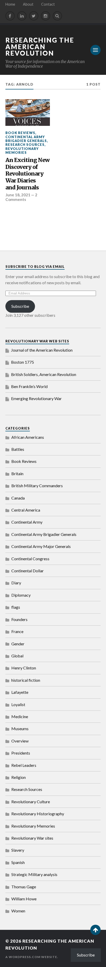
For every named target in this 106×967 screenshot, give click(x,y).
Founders (19, 619)
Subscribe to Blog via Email (35, 266)
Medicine (19, 716)
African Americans (27, 437)
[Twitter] (33, 16)
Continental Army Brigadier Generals (26, 139)
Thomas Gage (23, 886)
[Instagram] (45, 16)
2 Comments (21, 197)
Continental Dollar (27, 570)
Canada (18, 497)
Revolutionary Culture (30, 801)
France (17, 631)
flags (15, 607)
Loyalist (18, 704)
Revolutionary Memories (22, 151)
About (28, 4)
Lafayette (19, 692)
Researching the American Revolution (39, 46)
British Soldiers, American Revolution (43, 374)
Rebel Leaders (23, 765)
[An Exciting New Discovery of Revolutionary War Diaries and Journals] (27, 112)
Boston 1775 (22, 362)
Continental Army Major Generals (41, 546)
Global (17, 655)
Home (10, 4)
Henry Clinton (23, 667)
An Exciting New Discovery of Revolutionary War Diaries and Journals (27, 174)
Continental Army (26, 522)
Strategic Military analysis (34, 874)
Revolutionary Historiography (37, 813)
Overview (20, 740)
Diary (16, 582)
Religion (18, 777)
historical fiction (25, 680)
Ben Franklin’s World (29, 386)
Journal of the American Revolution (42, 350)
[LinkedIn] (21, 16)
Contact (48, 4)
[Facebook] (10, 16)
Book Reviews (20, 133)
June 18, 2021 (17, 194)
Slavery (17, 850)
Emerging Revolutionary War (36, 398)
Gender (17, 643)
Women (18, 910)
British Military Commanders (37, 485)
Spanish (18, 862)
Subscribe (20, 306)
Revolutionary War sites (32, 838)
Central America (25, 509)
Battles (17, 449)
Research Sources (25, 144)
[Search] (57, 16)
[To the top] (95, 930)
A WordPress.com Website (31, 957)
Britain (17, 473)
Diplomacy (21, 595)
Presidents (20, 752)
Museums (20, 728)
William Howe (24, 898)
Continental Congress (30, 558)
